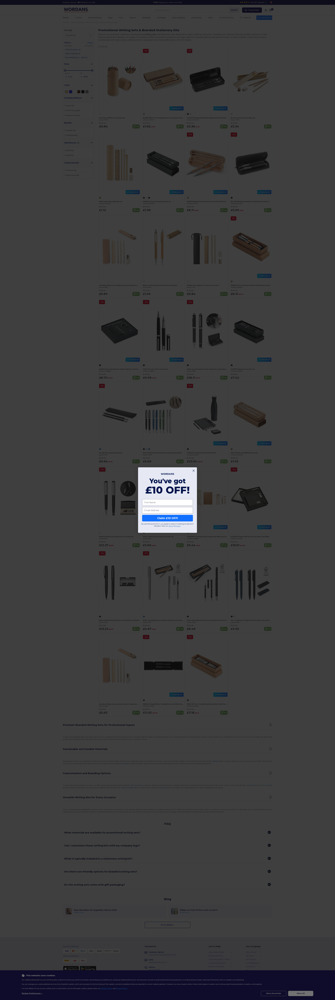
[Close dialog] (193, 470)
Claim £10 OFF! (167, 518)
